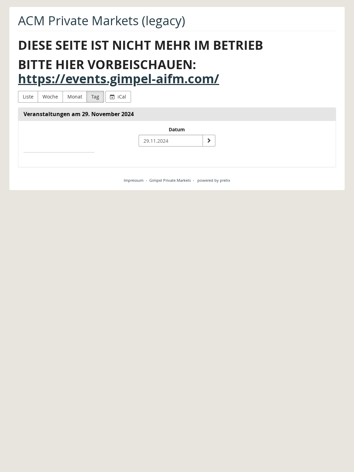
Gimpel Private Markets (170, 180)
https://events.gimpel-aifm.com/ (118, 78)
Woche (50, 96)
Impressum (133, 180)
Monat (74, 96)
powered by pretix (213, 180)
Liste (28, 96)
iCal (121, 96)
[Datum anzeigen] (209, 141)
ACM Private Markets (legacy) (101, 20)
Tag (95, 96)
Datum (177, 129)
